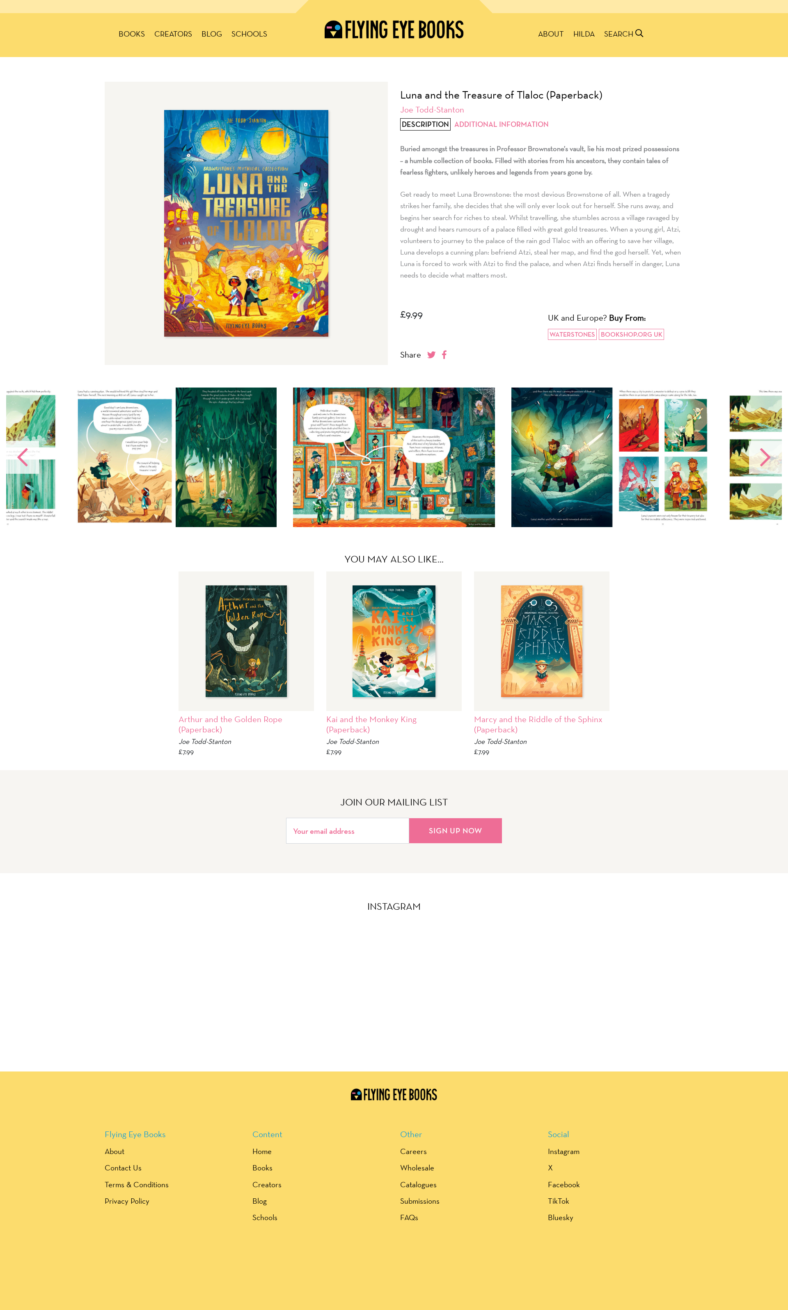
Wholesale (417, 1167)
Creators (173, 34)
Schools (249, 34)
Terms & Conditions (137, 1184)
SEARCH (619, 34)
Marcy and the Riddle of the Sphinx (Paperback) (538, 724)
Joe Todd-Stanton (432, 109)
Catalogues (418, 1184)
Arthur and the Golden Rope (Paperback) (230, 724)
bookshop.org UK (631, 334)
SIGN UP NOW (455, 830)
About (551, 34)
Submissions (420, 1201)
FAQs (409, 1217)
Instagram (564, 1151)
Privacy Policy (127, 1201)
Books (132, 34)
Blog (212, 34)
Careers (413, 1151)
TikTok (558, 1201)
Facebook (564, 1184)
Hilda (584, 34)
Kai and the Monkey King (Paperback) (371, 724)
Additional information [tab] (501, 124)
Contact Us (123, 1167)
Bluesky (560, 1217)
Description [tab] (425, 124)
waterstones (572, 334)
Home (262, 1151)
